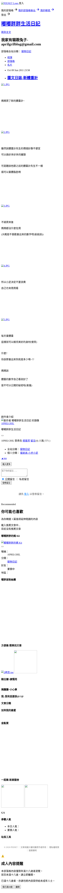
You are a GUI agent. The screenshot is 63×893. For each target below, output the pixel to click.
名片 (9, 65)
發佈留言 (6, 483)
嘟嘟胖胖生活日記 (20, 23)
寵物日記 (26, 51)
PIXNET (14, 847)
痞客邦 (26, 440)
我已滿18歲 (7, 887)
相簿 (9, 57)
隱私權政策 (54, 847)
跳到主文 (6, 32)
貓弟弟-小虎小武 (29, 453)
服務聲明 (33, 850)
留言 (33, 440)
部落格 (11, 61)
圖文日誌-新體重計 (22, 78)
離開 (18, 887)
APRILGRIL (7, 423)
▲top (4, 458)
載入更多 (6, 464)
